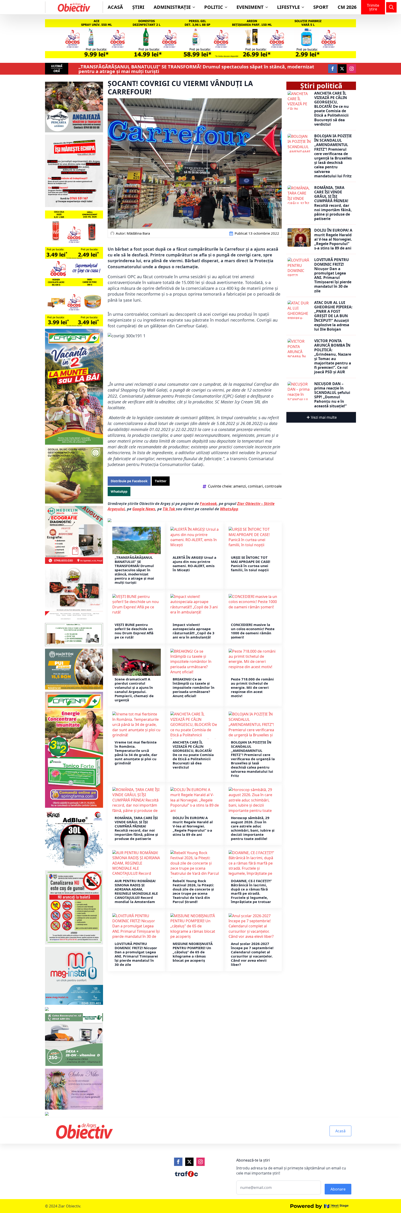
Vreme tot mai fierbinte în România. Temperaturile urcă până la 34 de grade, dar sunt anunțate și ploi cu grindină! (136, 752)
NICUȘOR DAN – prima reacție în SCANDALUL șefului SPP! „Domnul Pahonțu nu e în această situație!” (332, 395)
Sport (320, 7)
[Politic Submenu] (227, 7)
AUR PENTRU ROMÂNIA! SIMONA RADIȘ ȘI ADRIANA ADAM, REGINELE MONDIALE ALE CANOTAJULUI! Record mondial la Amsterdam (136, 891)
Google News (143, 508)
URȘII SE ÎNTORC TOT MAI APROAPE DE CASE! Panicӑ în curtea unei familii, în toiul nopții (250, 563)
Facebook (208, 503)
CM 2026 (347, 7)
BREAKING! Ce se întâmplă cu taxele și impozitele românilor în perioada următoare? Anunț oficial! (193, 687)
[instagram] (351, 68)
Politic (213, 7)
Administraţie (172, 7)
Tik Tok (169, 508)
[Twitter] (189, 1162)
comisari (255, 486)
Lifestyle (288, 7)
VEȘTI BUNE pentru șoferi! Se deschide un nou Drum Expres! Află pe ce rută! (134, 630)
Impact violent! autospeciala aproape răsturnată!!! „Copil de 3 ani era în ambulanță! (193, 630)
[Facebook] (178, 1162)
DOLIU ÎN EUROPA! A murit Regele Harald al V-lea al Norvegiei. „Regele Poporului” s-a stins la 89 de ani (193, 826)
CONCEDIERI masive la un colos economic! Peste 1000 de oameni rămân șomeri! (253, 630)
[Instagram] (200, 1162)
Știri (138, 7)
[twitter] (342, 68)
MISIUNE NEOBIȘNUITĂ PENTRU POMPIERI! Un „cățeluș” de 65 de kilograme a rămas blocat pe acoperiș (193, 952)
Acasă (115, 7)
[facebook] (332, 68)
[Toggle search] (391, 7)
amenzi (239, 486)
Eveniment (250, 7)
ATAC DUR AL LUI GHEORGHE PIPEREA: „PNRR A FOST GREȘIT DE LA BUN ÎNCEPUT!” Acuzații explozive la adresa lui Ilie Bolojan (333, 316)
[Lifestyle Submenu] (304, 7)
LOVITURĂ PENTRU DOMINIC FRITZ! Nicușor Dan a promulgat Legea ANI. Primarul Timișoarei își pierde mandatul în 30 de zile (136, 954)
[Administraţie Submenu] (195, 7)
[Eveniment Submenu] (268, 7)
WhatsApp (229, 508)
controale (273, 486)
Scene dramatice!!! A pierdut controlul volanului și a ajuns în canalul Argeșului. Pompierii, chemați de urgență (134, 689)
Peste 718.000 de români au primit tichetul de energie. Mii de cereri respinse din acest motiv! (252, 687)
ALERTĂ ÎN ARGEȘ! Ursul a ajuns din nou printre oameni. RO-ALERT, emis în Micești (194, 563)
